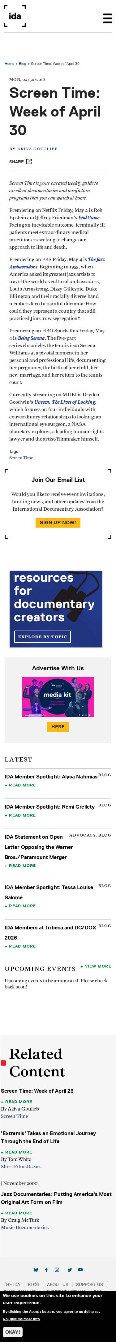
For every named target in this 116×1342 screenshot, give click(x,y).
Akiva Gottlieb (37, 149)
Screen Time (21, 458)
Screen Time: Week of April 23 (37, 1091)
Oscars (34, 1166)
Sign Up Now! (58, 522)
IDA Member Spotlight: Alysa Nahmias (51, 777)
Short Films (14, 1166)
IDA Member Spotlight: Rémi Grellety (50, 807)
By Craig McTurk (20, 1220)
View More (98, 966)
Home (9, 63)
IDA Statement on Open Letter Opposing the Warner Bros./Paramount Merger (39, 847)
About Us (57, 1284)
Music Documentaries (25, 1227)
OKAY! (12, 1332)
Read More (22, 785)
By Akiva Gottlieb (20, 1109)
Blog (22, 63)
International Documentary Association (15, 16)
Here (58, 727)
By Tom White (16, 1159)
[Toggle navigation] (107, 16)
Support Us (89, 1284)
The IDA (12, 1284)
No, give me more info (21, 1319)
